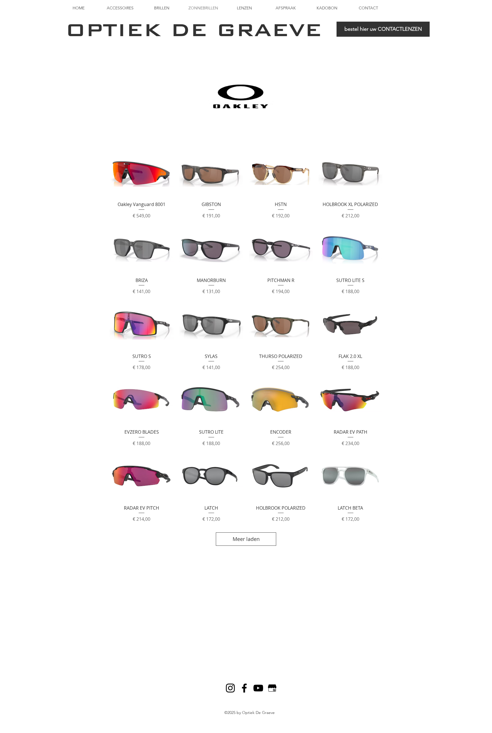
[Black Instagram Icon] (230, 688)
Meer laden (246, 539)
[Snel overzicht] (142, 173)
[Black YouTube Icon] (258, 688)
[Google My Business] (272, 688)
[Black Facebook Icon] (244, 688)
